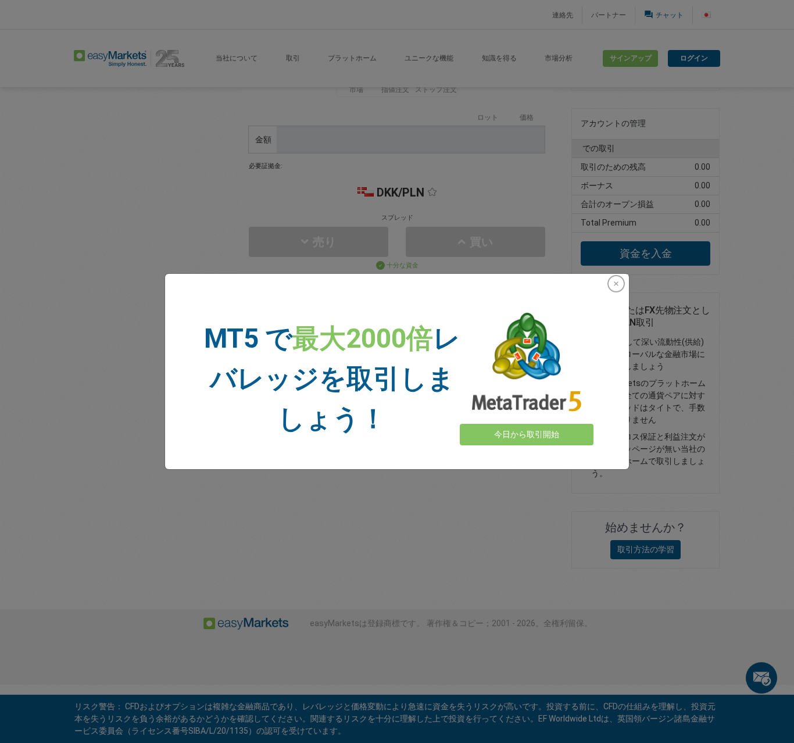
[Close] (616, 283)
